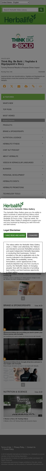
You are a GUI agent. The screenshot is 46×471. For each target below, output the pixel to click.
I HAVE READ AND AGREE (15, 235)
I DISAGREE (33, 235)
